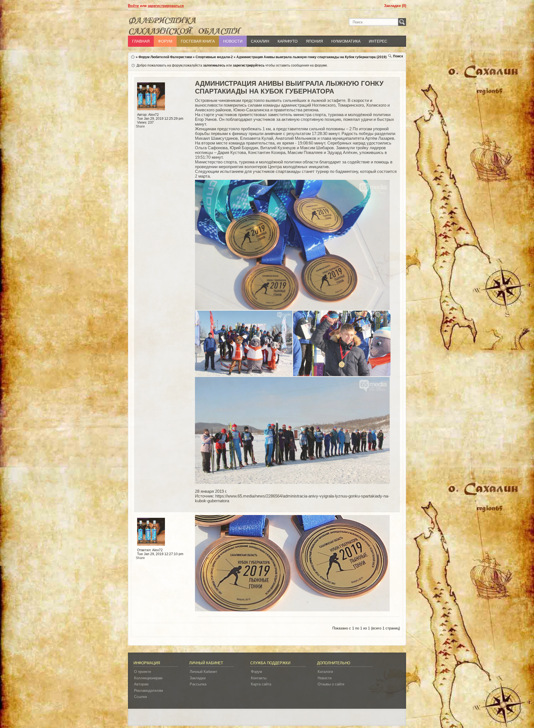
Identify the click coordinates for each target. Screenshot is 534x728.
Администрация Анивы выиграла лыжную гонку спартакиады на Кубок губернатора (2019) (311, 57)
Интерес (378, 41)
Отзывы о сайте (331, 684)
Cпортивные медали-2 (214, 57)
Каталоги (325, 672)
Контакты (258, 678)
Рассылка (198, 684)
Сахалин (260, 41)
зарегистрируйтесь (248, 65)
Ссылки (140, 697)
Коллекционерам (148, 678)
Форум (165, 41)
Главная (141, 41)
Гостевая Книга (198, 41)
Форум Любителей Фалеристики (165, 57)
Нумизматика (345, 41)
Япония (314, 41)
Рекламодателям (148, 690)
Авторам (141, 684)
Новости (233, 41)
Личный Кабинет (203, 672)
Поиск (398, 56)
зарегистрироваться (166, 6)
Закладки (198, 678)
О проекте (142, 672)
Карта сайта (261, 684)
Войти (133, 6)
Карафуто (288, 41)
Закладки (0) (395, 6)
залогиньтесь (214, 65)
